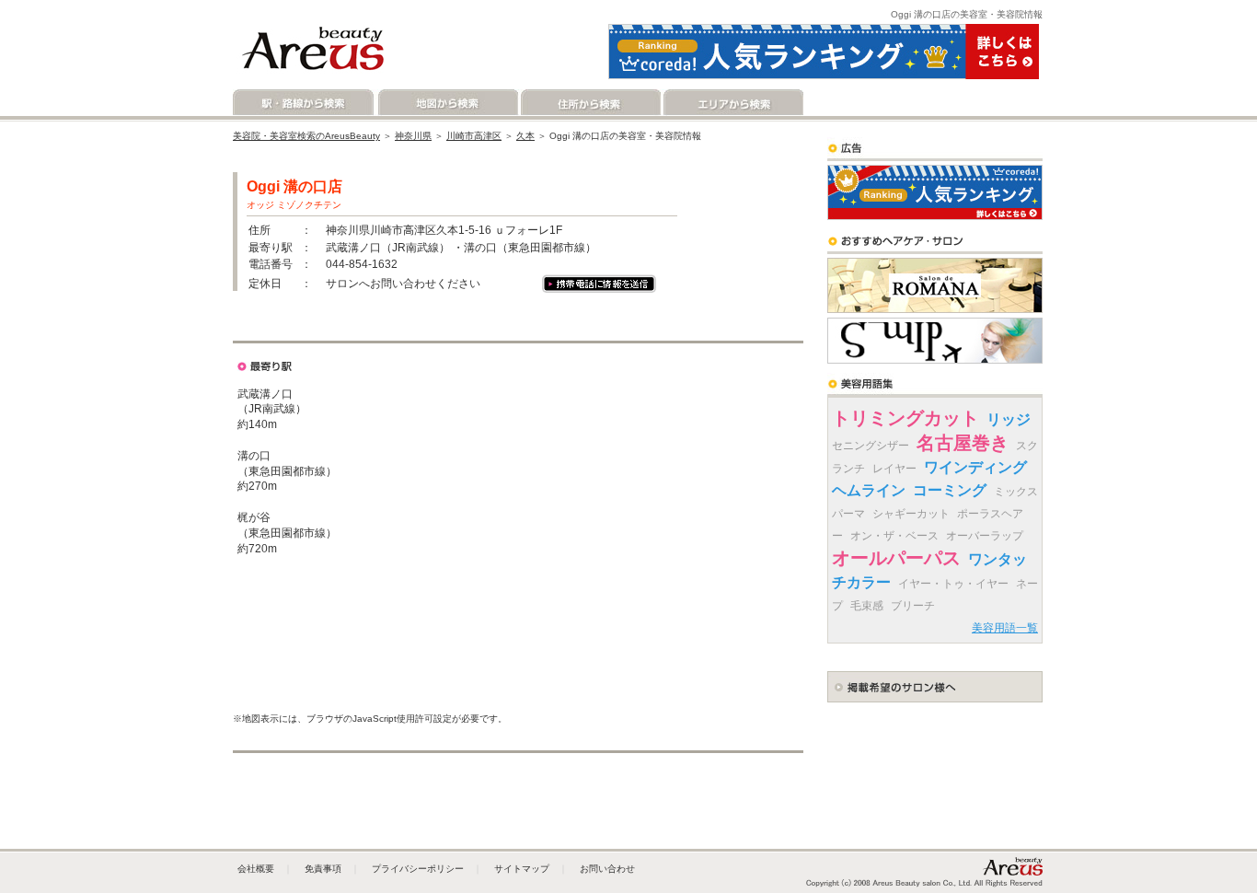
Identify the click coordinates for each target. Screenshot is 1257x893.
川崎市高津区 (474, 136)
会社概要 (255, 869)
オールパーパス (896, 558)
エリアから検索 (732, 102)
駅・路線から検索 (304, 102)
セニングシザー (870, 445)
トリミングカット (905, 418)
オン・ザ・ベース (894, 535)
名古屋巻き (963, 443)
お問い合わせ (607, 869)
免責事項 (323, 869)
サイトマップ (521, 869)
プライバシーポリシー (418, 869)
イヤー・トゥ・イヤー (953, 583)
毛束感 (866, 605)
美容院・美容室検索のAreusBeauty (306, 136)
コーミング (949, 490)
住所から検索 (589, 102)
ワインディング (975, 467)
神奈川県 (413, 136)
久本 (525, 136)
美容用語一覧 (1005, 627)
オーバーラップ (984, 535)
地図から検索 (446, 102)
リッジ (1008, 419)
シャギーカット (911, 513)
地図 (294, 327)
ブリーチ (913, 605)
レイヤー (894, 468)
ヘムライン (868, 490)
